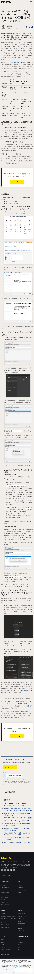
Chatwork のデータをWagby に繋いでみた (16, 821)
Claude (5, 201)
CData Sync (20, 885)
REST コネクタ (4, 897)
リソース (3, 947)
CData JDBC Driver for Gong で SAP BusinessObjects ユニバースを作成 (15, 805)
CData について (21, 913)
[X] (5, 870)
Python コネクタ (5, 892)
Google (19, 944)
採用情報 (20, 928)
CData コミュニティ (5, 939)
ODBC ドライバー (5, 885)
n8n (19, 949)
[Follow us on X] (29, 27)
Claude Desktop (8, 204)
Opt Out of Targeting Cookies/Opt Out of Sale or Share (17, 972)
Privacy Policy (15, 966)
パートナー (3, 922)
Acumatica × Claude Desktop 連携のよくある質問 (16, 698)
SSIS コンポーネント (22, 890)
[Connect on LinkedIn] (32, 27)
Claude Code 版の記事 (16, 704)
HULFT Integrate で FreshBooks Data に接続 (17, 842)
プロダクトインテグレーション (8, 916)
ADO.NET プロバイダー (6, 890)
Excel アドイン (4, 900)
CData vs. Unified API (6, 927)
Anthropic (20, 939)
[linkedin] (2, 870)
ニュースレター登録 (5, 949)
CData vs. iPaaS (5, 924)
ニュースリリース (22, 916)
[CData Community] (14, 870)
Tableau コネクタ (5, 905)
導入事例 (3, 942)
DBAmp (19, 892)
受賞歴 (19, 921)
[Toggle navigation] (30, 2)
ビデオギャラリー (5, 954)
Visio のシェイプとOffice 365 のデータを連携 (18, 818)
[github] (11, 870)
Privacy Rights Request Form (8, 969)
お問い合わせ (6, 875)
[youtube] (8, 870)
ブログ (2, 944)
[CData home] (7, 2)
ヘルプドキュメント (12, 521)
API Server (3, 895)
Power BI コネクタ (5, 902)
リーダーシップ (21, 923)
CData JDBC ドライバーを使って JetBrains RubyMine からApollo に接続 (17, 834)
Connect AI (20, 887)
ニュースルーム (21, 918)
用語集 (2, 952)
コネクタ (3, 913)
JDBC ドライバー (5, 887)
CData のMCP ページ (12, 212)
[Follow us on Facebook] (26, 27)
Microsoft (20, 947)
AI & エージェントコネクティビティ (8, 919)
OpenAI (19, 952)
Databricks (20, 942)
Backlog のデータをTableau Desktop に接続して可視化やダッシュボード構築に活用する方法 (18, 809)
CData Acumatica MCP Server (16, 62)
